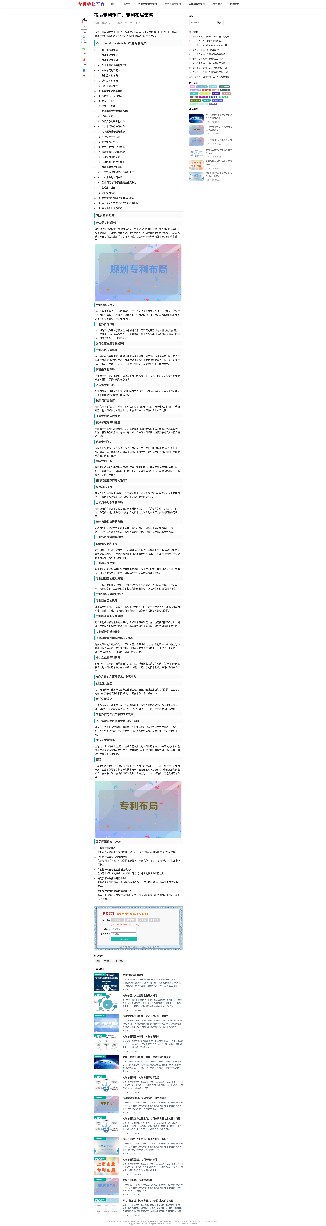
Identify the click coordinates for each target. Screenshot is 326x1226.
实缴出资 (194, 94)
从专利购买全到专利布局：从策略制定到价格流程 (148, 1200)
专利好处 (206, 100)
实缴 (192, 87)
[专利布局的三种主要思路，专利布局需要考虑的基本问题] (106, 1134)
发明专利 (213, 87)
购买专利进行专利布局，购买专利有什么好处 (146, 1139)
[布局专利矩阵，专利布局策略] (106, 1194)
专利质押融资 (217, 100)
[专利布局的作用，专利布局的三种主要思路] (106, 1112)
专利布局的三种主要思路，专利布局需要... (211, 45)
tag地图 (194, 1224)
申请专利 (194, 97)
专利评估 (194, 104)
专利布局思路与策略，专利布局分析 (141, 1036)
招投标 (143, 920)
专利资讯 (217, 4)
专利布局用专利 (173, 4)
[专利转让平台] (91, 7)
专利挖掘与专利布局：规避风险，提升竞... (211, 68)
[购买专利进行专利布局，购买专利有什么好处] (196, 176)
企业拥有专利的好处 (133, 975)
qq (84, 75)
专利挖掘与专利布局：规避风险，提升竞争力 (146, 1016)
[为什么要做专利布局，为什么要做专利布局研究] (106, 1069)
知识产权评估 (195, 90)
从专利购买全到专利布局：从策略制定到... (211, 77)
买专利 (127, 4)
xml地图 (183, 1224)
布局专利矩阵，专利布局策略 (138, 1180)
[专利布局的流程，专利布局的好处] (196, 165)
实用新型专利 (205, 94)
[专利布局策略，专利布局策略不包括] (106, 1093)
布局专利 (107, 961)
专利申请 (213, 104)
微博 (84, 64)
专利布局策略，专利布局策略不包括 (141, 1077)
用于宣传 (154, 920)
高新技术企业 (195, 100)
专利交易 (203, 104)
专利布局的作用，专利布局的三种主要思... (211, 72)
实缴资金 (131, 920)
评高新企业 (117, 920)
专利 (98, 961)
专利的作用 (223, 97)
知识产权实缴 (202, 87)
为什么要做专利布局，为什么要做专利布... (211, 37)
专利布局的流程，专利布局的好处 (140, 1159)
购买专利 (206, 90)
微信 (84, 54)
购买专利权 (225, 90)
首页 (113, 4)
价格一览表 (226, 94)
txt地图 (189, 1224)
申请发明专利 (224, 87)
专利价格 (216, 94)
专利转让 (213, 97)
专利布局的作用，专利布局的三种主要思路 (144, 1098)
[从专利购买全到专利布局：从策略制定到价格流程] (106, 1214)
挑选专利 (234, 4)
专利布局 (119, 961)
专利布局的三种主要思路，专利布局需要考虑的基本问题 (151, 1118)
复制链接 (84, 43)
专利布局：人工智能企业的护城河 (140, 995)
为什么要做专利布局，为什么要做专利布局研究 (147, 1057)
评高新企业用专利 (147, 4)
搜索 (219, 22)
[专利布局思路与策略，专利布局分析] (106, 1051)
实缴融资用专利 (197, 4)
